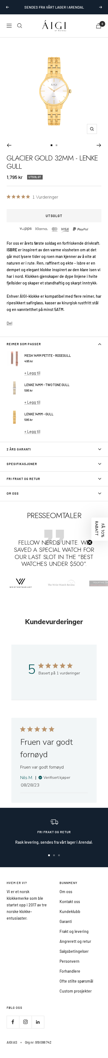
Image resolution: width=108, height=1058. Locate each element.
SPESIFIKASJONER (22, 464)
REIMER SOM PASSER (24, 344)
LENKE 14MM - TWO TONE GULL (47, 385)
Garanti (66, 921)
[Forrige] (9, 145)
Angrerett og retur (75, 941)
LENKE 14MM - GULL (38, 414)
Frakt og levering (74, 931)
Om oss (66, 891)
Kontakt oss (70, 901)
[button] (99, 529)
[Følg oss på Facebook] (13, 1022)
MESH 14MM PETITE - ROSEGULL (47, 355)
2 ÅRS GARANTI (19, 449)
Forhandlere (70, 971)
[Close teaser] (89, 542)
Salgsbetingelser (74, 951)
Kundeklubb (70, 911)
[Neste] (99, 145)
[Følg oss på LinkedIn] (38, 1022)
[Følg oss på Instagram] (25, 1022)
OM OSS (13, 493)
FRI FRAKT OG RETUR (23, 479)
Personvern (69, 961)
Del (9, 323)
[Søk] (19, 25)
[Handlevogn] (98, 25)
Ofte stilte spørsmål (76, 981)
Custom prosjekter (76, 991)
